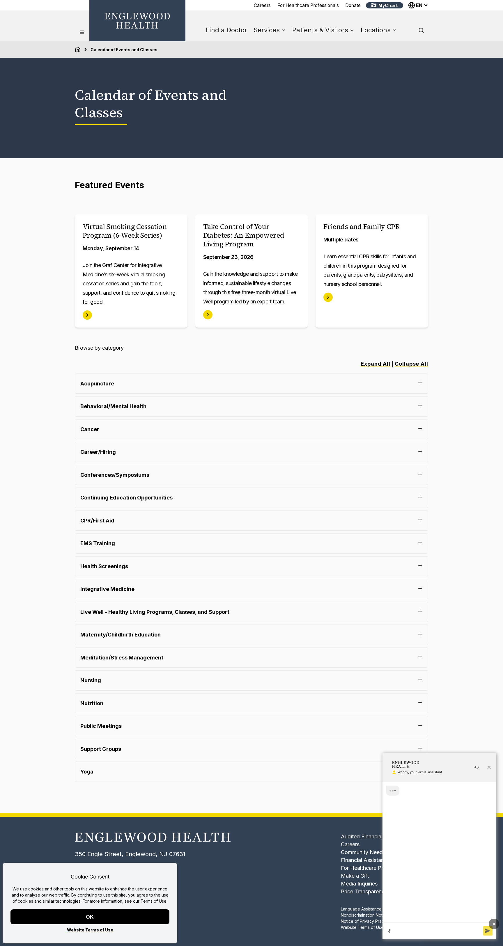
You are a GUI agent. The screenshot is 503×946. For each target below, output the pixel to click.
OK (90, 917)
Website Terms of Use (90, 929)
